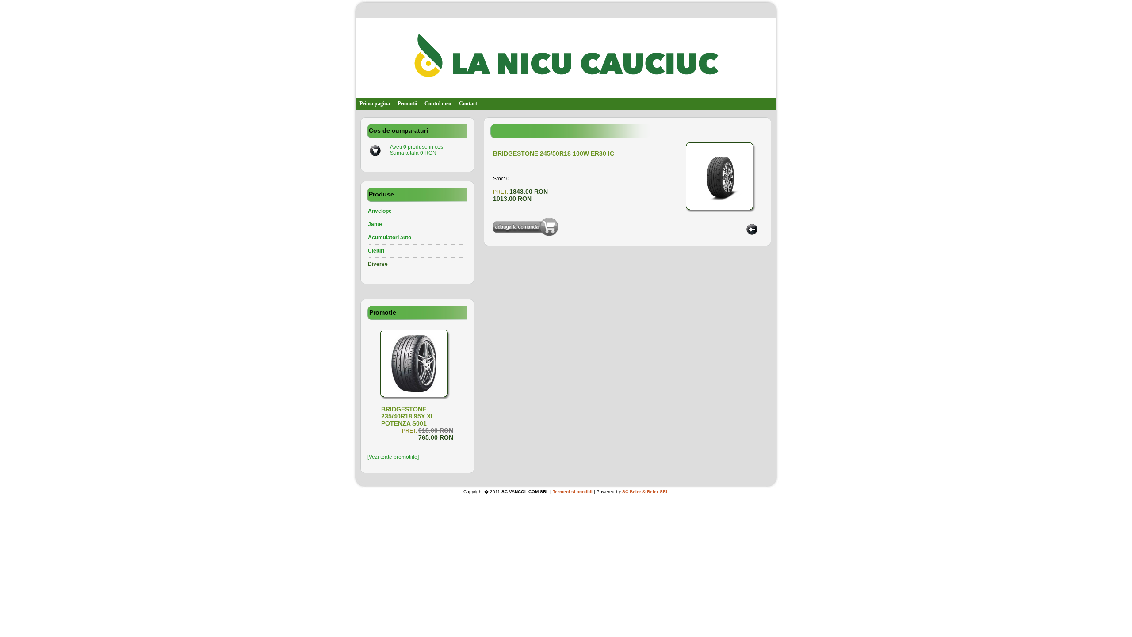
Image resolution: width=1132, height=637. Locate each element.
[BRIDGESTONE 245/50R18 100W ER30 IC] (724, 205)
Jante (375, 224)
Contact (468, 103)
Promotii (407, 103)
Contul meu (437, 103)
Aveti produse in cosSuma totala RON (416, 150)
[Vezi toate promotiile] (393, 457)
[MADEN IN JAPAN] (417, 391)
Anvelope (380, 211)
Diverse (378, 264)
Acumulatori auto (389, 237)
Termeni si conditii (573, 491)
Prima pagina (374, 103)
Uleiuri (376, 251)
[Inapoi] (751, 233)
